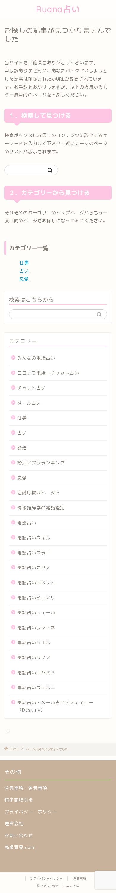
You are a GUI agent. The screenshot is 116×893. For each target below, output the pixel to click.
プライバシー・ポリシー (30, 812)
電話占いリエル (34, 642)
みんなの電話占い (36, 358)
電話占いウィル (34, 538)
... (6, 730)
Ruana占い (58, 9)
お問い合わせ (18, 835)
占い (24, 271)
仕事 (24, 263)
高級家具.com (19, 847)
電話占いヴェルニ (36, 687)
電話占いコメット (36, 583)
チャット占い (31, 388)
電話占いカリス (34, 567)
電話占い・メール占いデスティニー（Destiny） (55, 706)
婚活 (22, 448)
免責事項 (79, 878)
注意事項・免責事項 (25, 788)
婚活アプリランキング (41, 463)
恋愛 (24, 279)
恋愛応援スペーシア (38, 493)
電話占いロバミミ (36, 673)
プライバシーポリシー (46, 878)
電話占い (26, 523)
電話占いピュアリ (36, 598)
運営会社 (13, 823)
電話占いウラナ (34, 553)
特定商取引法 (18, 800)
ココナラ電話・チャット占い (48, 373)
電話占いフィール (36, 612)
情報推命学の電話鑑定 (41, 508)
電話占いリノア (34, 657)
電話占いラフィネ (36, 628)
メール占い (29, 403)
